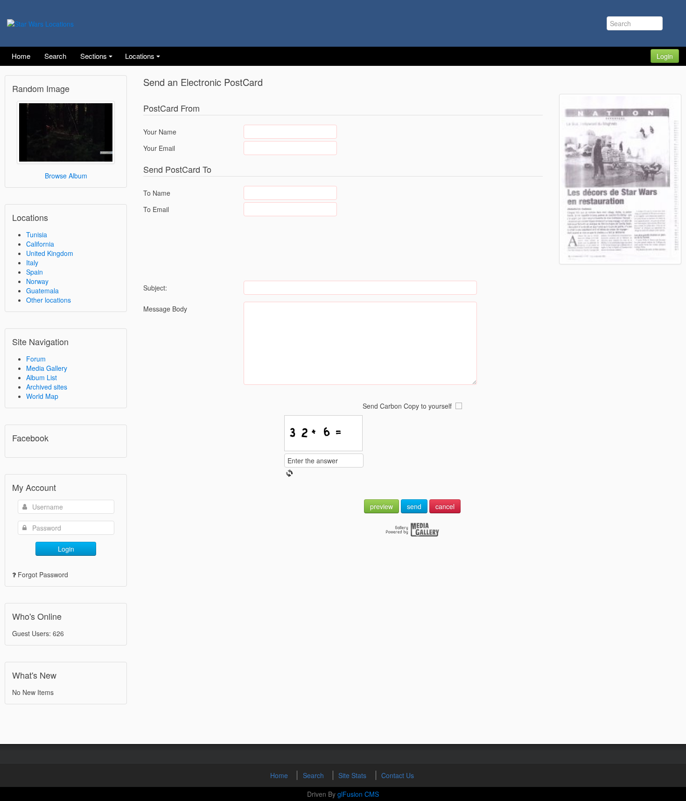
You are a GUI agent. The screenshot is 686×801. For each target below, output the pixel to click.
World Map (42, 396)
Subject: (155, 287)
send (414, 506)
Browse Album (66, 175)
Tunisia (36, 234)
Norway (37, 281)
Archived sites (46, 386)
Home (280, 775)
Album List (41, 377)
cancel (445, 506)
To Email (156, 209)
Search (314, 775)
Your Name (159, 131)
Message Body (165, 308)
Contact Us (397, 775)
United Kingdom (49, 253)
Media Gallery (46, 368)
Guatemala (42, 290)
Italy (32, 262)
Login (665, 56)
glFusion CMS (358, 794)
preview (381, 506)
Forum (36, 358)
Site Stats (353, 775)
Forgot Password (43, 574)
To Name (156, 193)
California (40, 243)
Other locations (48, 300)
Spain (34, 271)
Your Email (159, 148)
